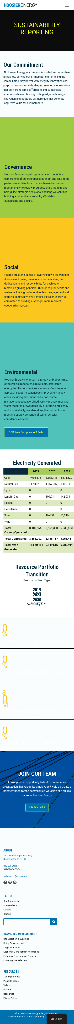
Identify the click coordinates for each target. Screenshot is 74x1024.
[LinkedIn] (10, 882)
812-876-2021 (10, 866)
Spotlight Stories (11, 976)
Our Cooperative (11, 901)
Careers (7, 909)
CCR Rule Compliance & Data (26, 432)
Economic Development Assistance (21, 951)
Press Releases (11, 981)
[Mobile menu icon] (67, 5)
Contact (7, 914)
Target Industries (11, 947)
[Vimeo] (15, 882)
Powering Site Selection (15, 960)
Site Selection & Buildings (16, 939)
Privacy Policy (10, 998)
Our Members (10, 905)
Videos (6, 985)
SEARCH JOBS (37, 807)
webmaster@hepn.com (15, 876)
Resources (8, 994)
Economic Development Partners (19, 956)
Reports (7, 989)
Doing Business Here (13, 943)
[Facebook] (5, 882)
